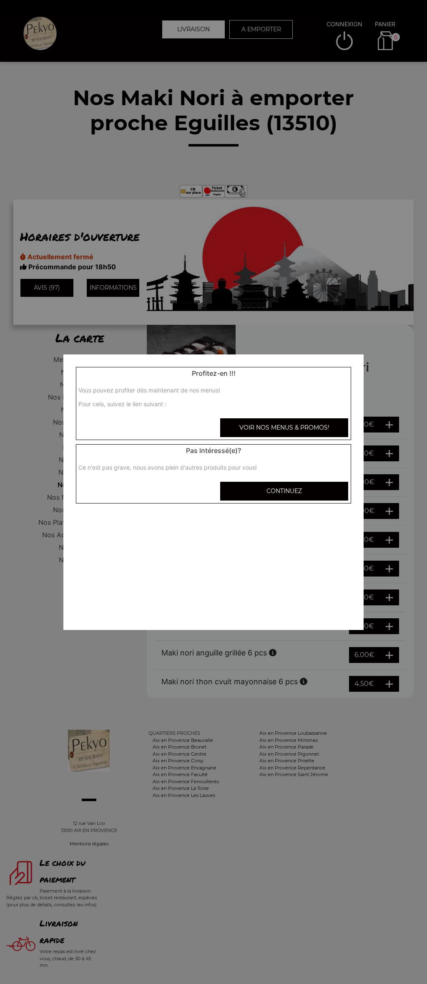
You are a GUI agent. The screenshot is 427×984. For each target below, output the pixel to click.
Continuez (284, 491)
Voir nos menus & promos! (284, 427)
